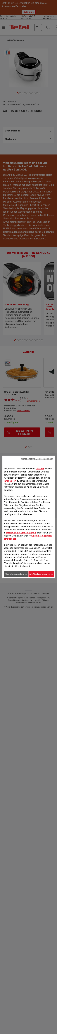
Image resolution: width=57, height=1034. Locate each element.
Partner (40, 468)
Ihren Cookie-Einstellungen (21, 532)
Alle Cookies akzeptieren (41, 574)
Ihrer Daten (10, 480)
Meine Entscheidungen (16, 574)
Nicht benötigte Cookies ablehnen (37, 459)
